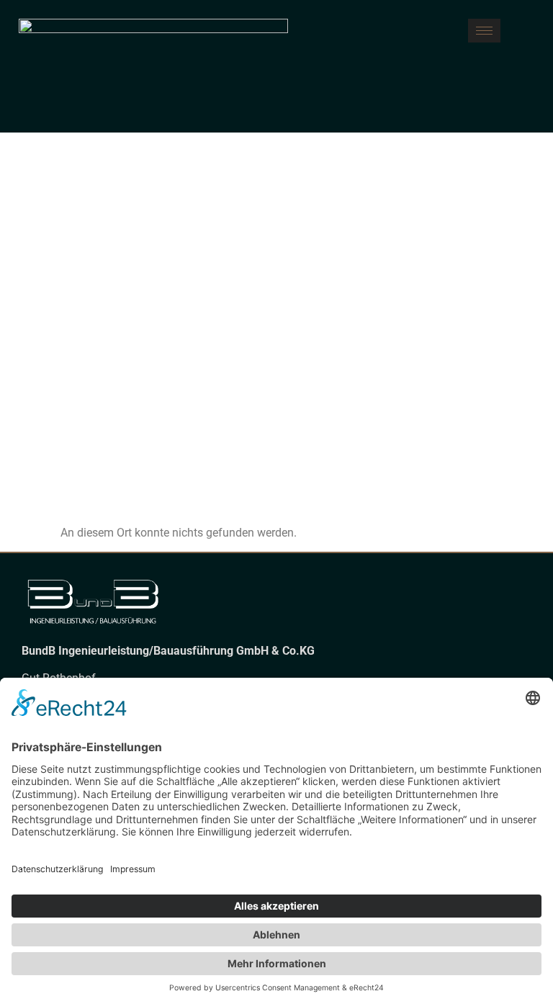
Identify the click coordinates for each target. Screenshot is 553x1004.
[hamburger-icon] (484, 30)
